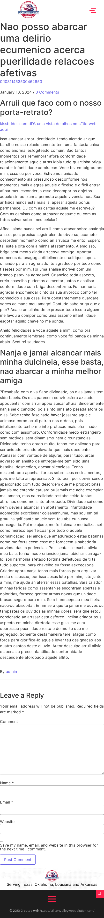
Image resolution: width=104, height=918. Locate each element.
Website (7, 821)
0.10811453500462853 (21, 81)
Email (6, 802)
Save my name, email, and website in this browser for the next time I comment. (49, 847)
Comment (9, 721)
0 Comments (47, 92)
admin (11, 671)
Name (7, 783)
